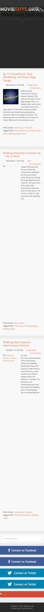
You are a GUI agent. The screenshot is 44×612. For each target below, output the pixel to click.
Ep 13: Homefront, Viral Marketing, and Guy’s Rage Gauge (19, 77)
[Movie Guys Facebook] (22, 550)
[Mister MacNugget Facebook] (22, 561)
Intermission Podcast (23, 127)
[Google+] (22, 594)
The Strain (19, 326)
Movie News (19, 323)
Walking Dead (14, 133)
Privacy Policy (15, 608)
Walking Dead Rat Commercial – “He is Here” (22, 154)
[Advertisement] (22, 45)
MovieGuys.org (29, 606)
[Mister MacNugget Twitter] (22, 584)
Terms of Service (27, 608)
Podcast (33, 130)
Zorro (23, 133)
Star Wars (26, 515)
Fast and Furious (22, 130)
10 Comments (35, 164)
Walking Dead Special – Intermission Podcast (17, 343)
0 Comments (35, 88)
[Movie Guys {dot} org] (22, 10)
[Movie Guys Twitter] (22, 573)
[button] (22, 3)
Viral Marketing (30, 326)
